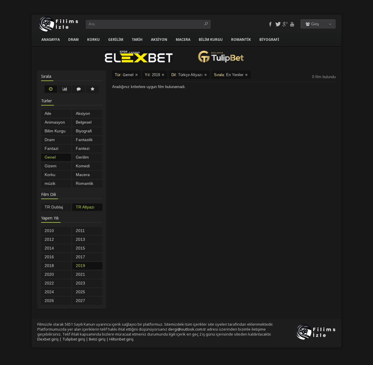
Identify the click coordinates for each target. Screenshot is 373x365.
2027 (80, 300)
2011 (80, 230)
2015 (80, 248)
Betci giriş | (99, 339)
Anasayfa (50, 39)
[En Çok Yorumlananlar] (78, 88)
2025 (80, 291)
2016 (49, 257)
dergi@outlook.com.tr (187, 329)
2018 (49, 265)
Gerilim (115, 39)
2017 (80, 257)
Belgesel (84, 122)
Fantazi (51, 148)
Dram (73, 39)
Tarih (137, 39)
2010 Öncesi (51, 231)
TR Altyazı (85, 207)
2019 (80, 265)
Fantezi (82, 148)
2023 (80, 283)
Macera (183, 39)
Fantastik (84, 139)
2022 (49, 283)
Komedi (83, 166)
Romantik (241, 39)
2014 (49, 248)
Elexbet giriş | (49, 339)
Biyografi (269, 39)
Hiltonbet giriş (121, 339)
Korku (93, 39)
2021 (80, 274)
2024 (49, 291)
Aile (48, 113)
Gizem (51, 166)
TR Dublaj (54, 207)
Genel (50, 157)
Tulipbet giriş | (75, 339)
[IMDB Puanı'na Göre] (92, 88)
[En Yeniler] (51, 88)
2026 (49, 300)
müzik (50, 183)
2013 (80, 239)
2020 (49, 274)
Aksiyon (159, 39)
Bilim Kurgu (211, 39)
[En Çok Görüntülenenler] (64, 88)
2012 (49, 239)
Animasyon (55, 122)
